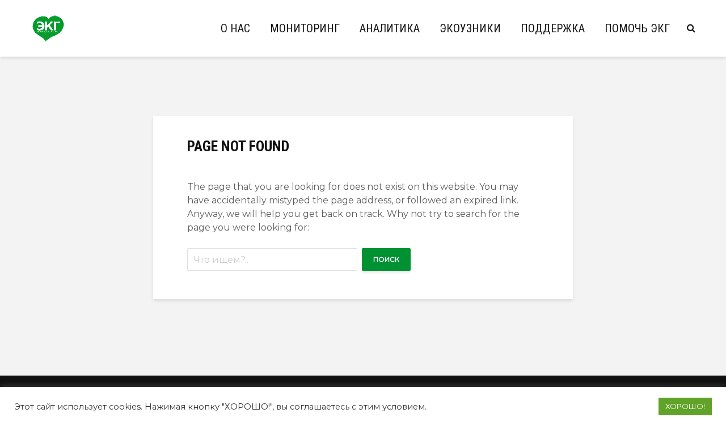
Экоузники (470, 28)
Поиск (386, 259)
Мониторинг (305, 28)
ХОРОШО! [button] (685, 406)
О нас (235, 28)
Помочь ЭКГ (637, 28)
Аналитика (390, 28)
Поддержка (553, 28)
